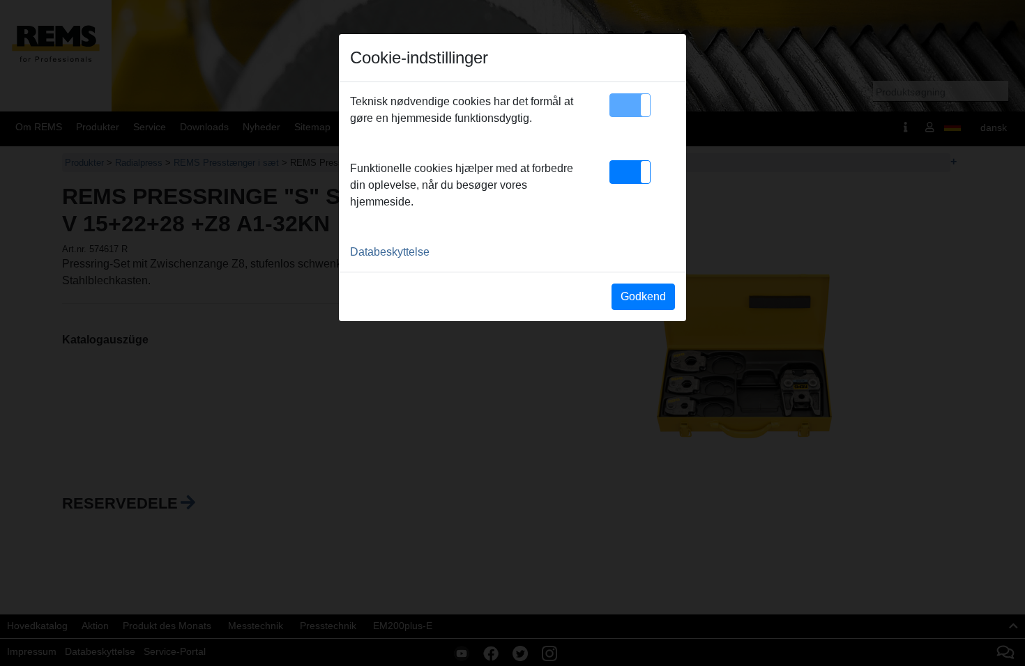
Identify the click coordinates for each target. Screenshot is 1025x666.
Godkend (643, 296)
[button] (630, 105)
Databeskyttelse (390, 252)
